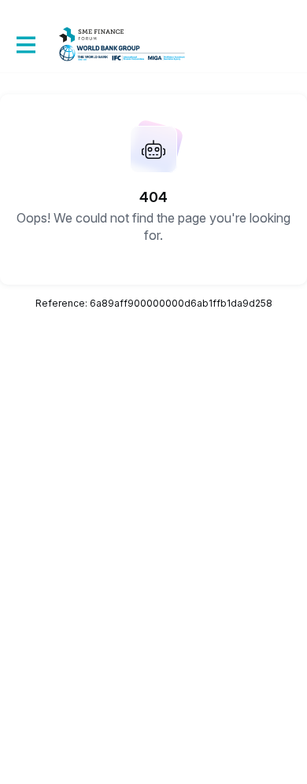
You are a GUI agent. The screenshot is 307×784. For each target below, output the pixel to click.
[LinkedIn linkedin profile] (34, 671)
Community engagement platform (118, 724)
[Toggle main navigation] (25, 44)
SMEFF (43, 603)
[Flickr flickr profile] (66, 671)
